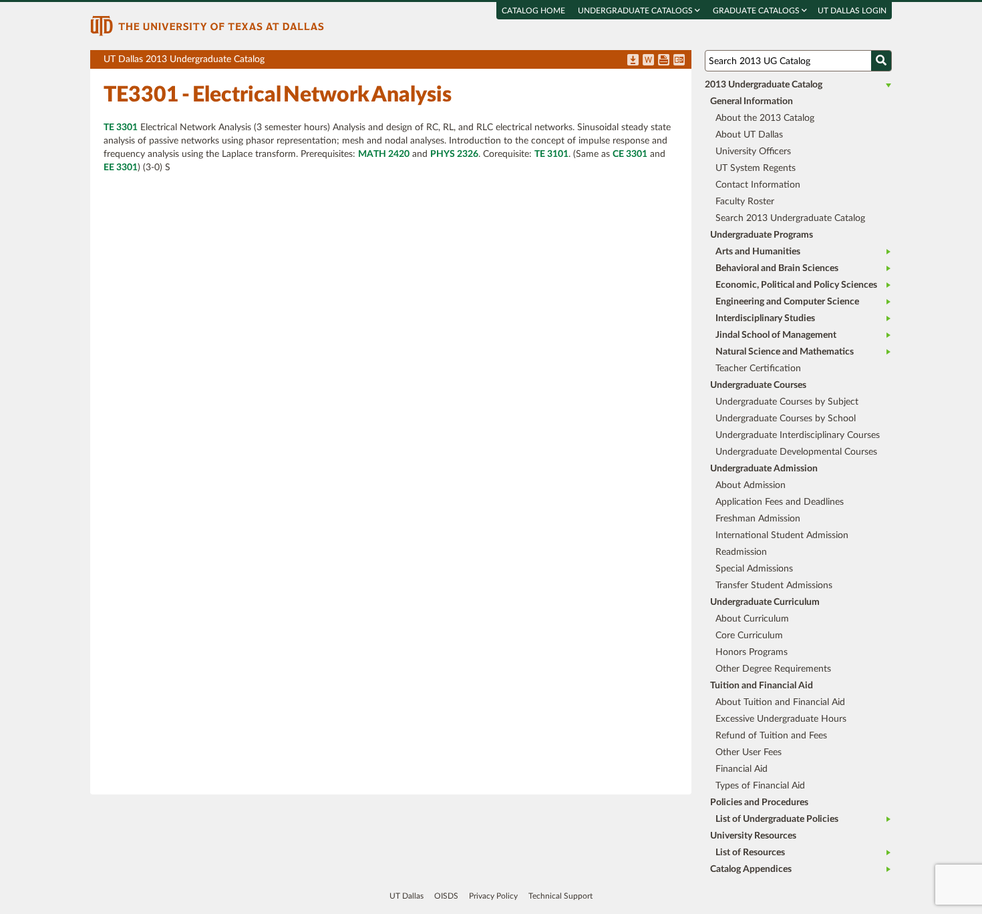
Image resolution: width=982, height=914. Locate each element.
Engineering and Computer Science (787, 301)
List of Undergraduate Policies (776, 819)
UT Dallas (406, 896)
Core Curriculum (749, 635)
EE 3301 (121, 167)
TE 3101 (551, 154)
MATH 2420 (384, 154)
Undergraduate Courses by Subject (786, 402)
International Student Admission (781, 535)
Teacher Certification (758, 368)
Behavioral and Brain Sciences (776, 268)
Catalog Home (533, 11)
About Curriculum (752, 619)
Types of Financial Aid (760, 785)
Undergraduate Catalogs (636, 11)
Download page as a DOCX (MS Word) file (648, 60)
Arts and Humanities (757, 251)
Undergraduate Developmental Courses (796, 452)
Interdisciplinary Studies (765, 318)
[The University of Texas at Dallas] (207, 25)
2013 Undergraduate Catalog (763, 84)
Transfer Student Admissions (773, 585)
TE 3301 (121, 127)
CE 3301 (630, 154)
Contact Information (757, 185)
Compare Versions (679, 60)
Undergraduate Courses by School (785, 418)
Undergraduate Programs (761, 235)
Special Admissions (754, 569)
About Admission (750, 485)
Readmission (741, 552)
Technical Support (560, 896)
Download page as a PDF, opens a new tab (633, 60)
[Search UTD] (881, 61)
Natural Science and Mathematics (784, 352)
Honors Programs (751, 652)
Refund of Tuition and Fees (771, 735)
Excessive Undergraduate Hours (780, 719)
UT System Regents (755, 168)
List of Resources (750, 852)
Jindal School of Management (775, 335)
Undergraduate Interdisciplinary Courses (797, 435)
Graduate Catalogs (757, 11)
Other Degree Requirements (773, 669)
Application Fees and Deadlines (779, 502)
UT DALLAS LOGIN (852, 11)
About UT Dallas (749, 135)
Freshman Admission (757, 518)
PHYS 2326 (454, 154)
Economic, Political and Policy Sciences (796, 285)
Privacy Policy (493, 896)
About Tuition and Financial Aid (780, 702)
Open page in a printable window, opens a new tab (663, 60)
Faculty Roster (744, 201)
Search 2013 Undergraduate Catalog (790, 218)
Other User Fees (748, 752)
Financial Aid (741, 769)
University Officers (753, 151)
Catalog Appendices (751, 869)
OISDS (446, 896)
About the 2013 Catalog (764, 118)
